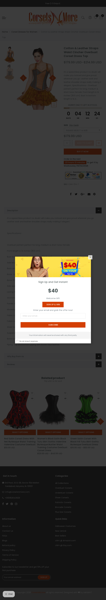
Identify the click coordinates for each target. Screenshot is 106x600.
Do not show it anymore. (28, 341)
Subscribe (53, 324)
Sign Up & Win (53, 304)
